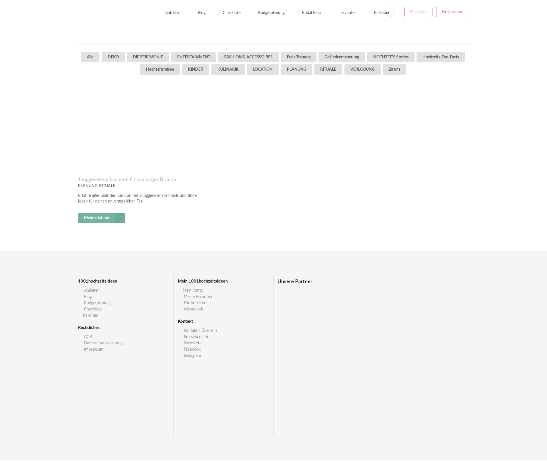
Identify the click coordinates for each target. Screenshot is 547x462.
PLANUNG (296, 69)
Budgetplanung (271, 13)
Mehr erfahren (96, 218)
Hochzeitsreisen (160, 69)
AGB (87, 337)
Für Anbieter (452, 12)
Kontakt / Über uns (200, 331)
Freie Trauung (299, 57)
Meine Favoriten (197, 297)
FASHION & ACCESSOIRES (248, 57)
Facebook (192, 349)
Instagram (192, 356)
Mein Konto (193, 291)
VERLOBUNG (362, 69)
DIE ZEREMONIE (148, 57)
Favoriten (348, 13)
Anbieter (172, 13)
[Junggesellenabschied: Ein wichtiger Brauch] (140, 129)
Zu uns (394, 69)
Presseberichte (196, 337)
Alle (90, 57)
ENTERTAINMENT (193, 57)
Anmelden (418, 12)
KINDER (195, 69)
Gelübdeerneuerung (341, 57)
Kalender (90, 316)
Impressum (93, 349)
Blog (201, 13)
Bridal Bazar (312, 13)
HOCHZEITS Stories (391, 57)
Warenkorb (193, 309)
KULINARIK (228, 69)
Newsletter (193, 343)
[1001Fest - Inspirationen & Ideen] (111, 13)
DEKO (113, 57)
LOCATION (263, 69)
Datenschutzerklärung (103, 343)
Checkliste (231, 13)
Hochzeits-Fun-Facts (441, 57)
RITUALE (328, 69)
